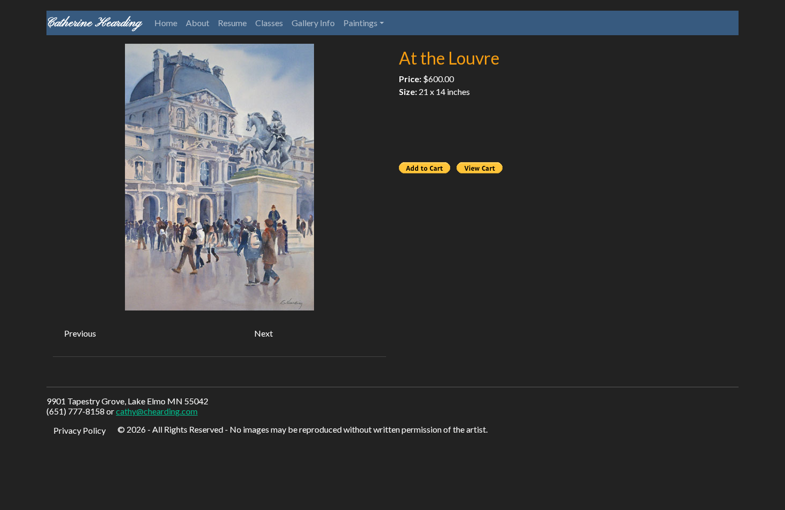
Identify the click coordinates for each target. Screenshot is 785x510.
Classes (269, 23)
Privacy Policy (79, 430)
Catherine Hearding (94, 23)
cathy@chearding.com (157, 411)
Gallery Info (313, 23)
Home (165, 23)
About (197, 23)
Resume (232, 23)
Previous (80, 333)
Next (263, 333)
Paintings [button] (360, 23)
